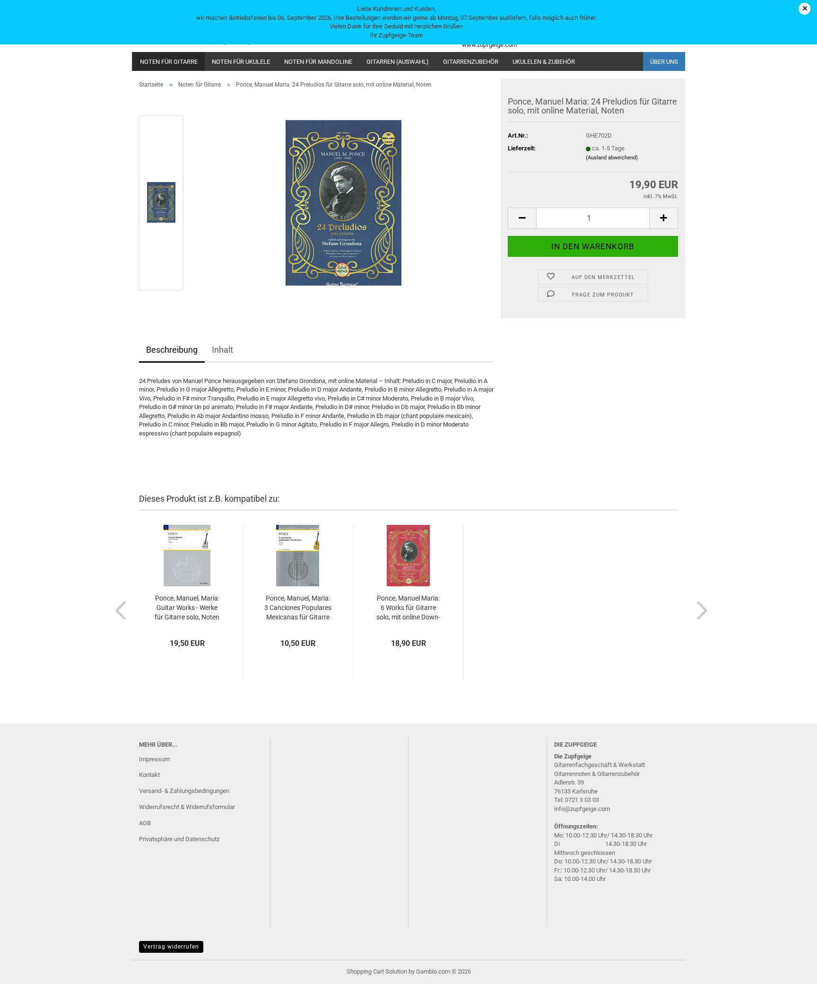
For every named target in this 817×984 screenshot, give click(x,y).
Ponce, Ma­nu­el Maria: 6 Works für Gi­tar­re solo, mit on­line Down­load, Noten (408, 608)
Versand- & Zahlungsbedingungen (184, 790)
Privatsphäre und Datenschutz (179, 839)
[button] (522, 218)
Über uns (664, 61)
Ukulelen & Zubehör (544, 61)
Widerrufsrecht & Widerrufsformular (187, 806)
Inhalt (222, 350)
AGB (145, 823)
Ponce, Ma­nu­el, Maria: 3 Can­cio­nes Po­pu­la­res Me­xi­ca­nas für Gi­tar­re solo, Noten (297, 608)
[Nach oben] (791, 969)
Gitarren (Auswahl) (397, 61)
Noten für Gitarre (169, 61)
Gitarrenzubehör (470, 61)
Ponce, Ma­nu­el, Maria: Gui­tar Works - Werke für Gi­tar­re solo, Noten (187, 607)
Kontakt (149, 774)
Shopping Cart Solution (377, 971)
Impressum (154, 759)
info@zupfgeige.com (582, 808)
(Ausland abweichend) (612, 158)
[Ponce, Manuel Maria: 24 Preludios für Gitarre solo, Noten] (343, 202)
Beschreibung (172, 350)
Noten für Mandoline (318, 61)
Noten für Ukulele (241, 61)
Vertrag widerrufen (171, 946)
